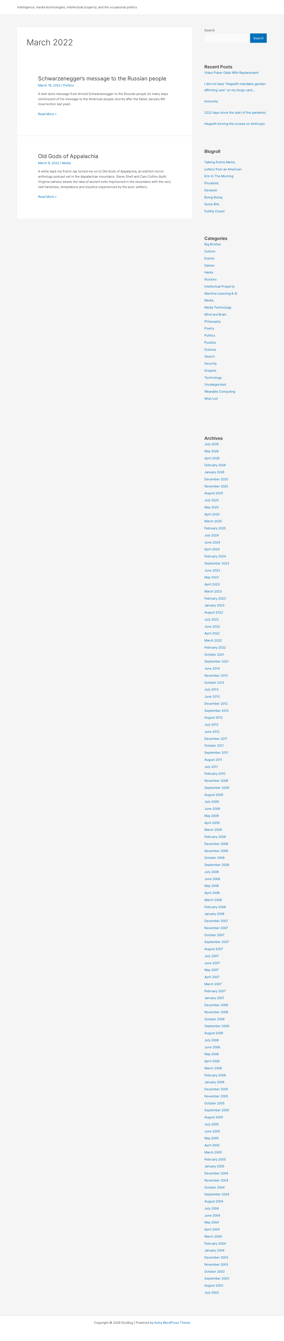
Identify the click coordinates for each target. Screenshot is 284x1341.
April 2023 (212, 584)
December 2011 (215, 739)
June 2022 (212, 626)
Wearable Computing (219, 391)
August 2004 (213, 1201)
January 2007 (214, 998)
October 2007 (214, 935)
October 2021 (214, 654)
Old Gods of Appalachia (68, 156)
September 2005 (216, 1110)
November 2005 (216, 1096)
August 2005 (213, 1117)
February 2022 (215, 647)
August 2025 (213, 493)
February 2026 (215, 465)
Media (66, 163)
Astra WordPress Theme (172, 1323)
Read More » (47, 114)
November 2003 (216, 1264)
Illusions (210, 279)
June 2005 (212, 1131)
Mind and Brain (215, 314)
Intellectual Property (219, 286)
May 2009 (211, 816)
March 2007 (213, 984)
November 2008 (216, 851)
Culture (209, 251)
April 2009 (212, 823)
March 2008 (213, 900)
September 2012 (216, 711)
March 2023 (213, 591)
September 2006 (216, 1026)
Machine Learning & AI (220, 293)
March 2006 (213, 1068)
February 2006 (215, 1075)
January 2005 (214, 1166)
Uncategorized (215, 384)
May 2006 (211, 1054)
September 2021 (216, 661)
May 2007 (211, 970)
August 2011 (213, 760)
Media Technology (217, 307)
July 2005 (211, 1124)
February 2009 (215, 837)
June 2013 (212, 696)
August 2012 (213, 717)
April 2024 (212, 549)
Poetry (209, 328)
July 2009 (211, 802)
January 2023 (214, 605)
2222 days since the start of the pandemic (235, 112)
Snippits (210, 370)
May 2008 (211, 886)
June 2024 (212, 542)
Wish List (211, 399)
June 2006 (212, 1047)
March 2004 (213, 1236)
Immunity (211, 101)
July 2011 (211, 767)
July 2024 (211, 535)
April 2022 (212, 633)
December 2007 (216, 921)
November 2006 (216, 1012)
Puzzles (210, 342)
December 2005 (216, 1089)
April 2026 (212, 458)
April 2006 (212, 1061)
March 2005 (213, 1152)
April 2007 (212, 977)
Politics (68, 85)
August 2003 (213, 1285)
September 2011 (216, 753)
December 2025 (216, 479)
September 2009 (216, 788)
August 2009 (213, 795)
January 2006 (214, 1082)
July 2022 (211, 619)
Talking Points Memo (219, 162)
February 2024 (215, 556)
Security (210, 363)
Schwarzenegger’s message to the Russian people (102, 78)
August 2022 (213, 612)
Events (209, 258)
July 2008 (211, 872)
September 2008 (216, 865)
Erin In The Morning (218, 176)
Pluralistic (211, 183)
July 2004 (211, 1208)
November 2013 (216, 675)
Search (209, 30)
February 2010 (214, 774)
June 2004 (212, 1215)
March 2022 (213, 640)
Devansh (210, 190)
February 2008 (215, 907)
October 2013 (214, 683)
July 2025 (211, 500)
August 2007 (213, 949)
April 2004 (212, 1229)
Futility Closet (214, 211)
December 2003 (216, 1257)
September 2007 (216, 942)
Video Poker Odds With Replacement (231, 73)
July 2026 (211, 444)
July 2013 (211, 689)
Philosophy (212, 321)
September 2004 (216, 1194)
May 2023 (211, 577)
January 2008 (214, 914)
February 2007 (215, 991)
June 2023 (212, 570)
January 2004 (214, 1250)
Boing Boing (213, 197)
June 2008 (212, 879)
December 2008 (216, 844)
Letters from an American (223, 169)
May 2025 (211, 507)
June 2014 (212, 668)
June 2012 (212, 732)
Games (209, 265)
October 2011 (214, 745)
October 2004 (214, 1187)
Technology (213, 378)
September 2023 (216, 563)
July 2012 (211, 724)
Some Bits (211, 204)
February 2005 (215, 1159)
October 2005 (214, 1103)
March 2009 (213, 830)
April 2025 (212, 514)
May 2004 (211, 1222)
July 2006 (211, 1040)
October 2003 (214, 1271)
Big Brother (212, 244)
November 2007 (216, 928)
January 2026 (214, 472)
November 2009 (216, 781)
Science (210, 350)
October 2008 (214, 858)
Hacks (208, 272)
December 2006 (216, 1005)
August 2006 (213, 1033)
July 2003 (211, 1292)
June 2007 (212, 963)
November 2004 (216, 1180)
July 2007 (211, 956)
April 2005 (212, 1145)
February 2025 (215, 528)
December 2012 (216, 704)
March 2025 (213, 521)
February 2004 (215, 1243)
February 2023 (215, 598)
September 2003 (216, 1278)
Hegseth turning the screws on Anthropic (234, 124)
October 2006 (214, 1019)
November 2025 (216, 486)
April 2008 (212, 893)
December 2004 (216, 1173)
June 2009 (212, 809)
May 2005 (211, 1138)
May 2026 (211, 451)
